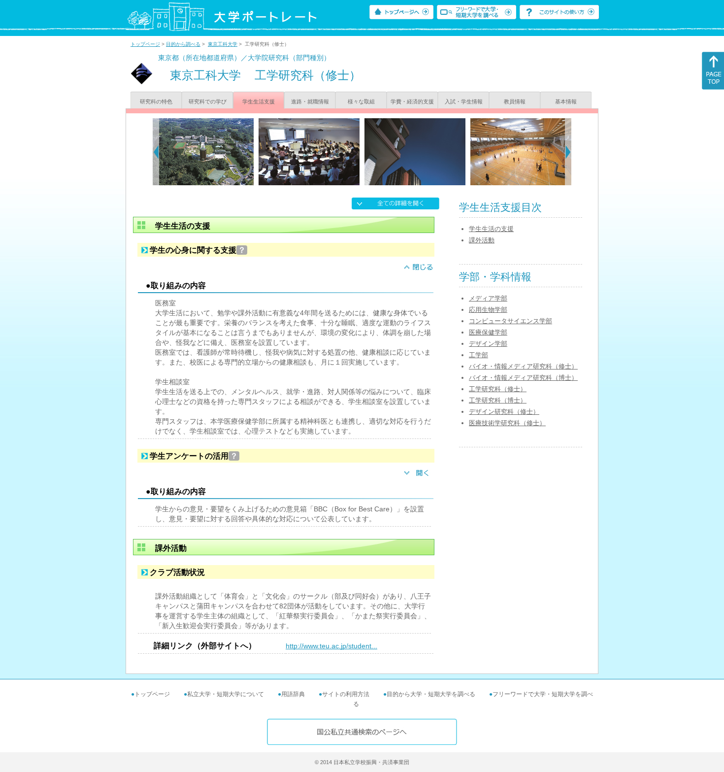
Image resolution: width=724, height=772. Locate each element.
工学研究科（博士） (498, 400)
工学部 (478, 355)
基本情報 (566, 101)
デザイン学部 (488, 343)
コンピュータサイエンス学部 (510, 321)
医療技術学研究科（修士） (507, 423)
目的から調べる (183, 44)
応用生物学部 (488, 309)
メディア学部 (488, 298)
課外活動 (481, 240)
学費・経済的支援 (412, 101)
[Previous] (156, 151)
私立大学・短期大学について (225, 694)
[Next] (568, 151)
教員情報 (515, 101)
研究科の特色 (156, 101)
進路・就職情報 (310, 101)
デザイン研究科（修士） (504, 411)
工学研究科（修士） (498, 389)
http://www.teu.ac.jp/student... (331, 646)
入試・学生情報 (464, 101)
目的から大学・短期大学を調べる (431, 694)
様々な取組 (361, 101)
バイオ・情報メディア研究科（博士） (523, 377)
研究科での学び (208, 101)
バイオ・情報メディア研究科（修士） (523, 366)
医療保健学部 (488, 332)
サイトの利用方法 (345, 694)
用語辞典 (293, 694)
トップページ (145, 44)
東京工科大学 (222, 44)
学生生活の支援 (491, 229)
